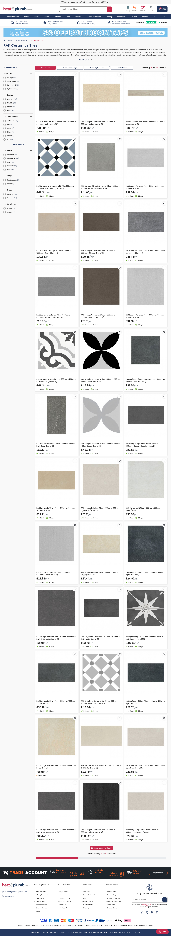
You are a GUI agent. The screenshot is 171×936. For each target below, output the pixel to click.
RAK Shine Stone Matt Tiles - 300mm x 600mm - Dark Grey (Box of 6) (56, 444)
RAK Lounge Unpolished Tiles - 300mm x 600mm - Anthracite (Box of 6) (53, 316)
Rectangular (12, 180)
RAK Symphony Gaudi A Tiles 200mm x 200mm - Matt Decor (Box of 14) (55, 380)
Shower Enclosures (114, 898)
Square (10, 184)
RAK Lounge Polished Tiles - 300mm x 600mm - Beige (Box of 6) (101, 573)
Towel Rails (111, 905)
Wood (9, 110)
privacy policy (147, 905)
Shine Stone (11, 81)
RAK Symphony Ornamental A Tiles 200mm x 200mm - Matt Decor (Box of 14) (99, 702)
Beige (9, 128)
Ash (8, 124)
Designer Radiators (114, 901)
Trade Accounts (41, 905)
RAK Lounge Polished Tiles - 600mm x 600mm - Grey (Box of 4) (145, 316)
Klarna (38, 911)
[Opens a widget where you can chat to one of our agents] (162, 932)
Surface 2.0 (11, 85)
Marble (10, 103)
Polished (10, 155)
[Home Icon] (4, 40)
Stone (9, 107)
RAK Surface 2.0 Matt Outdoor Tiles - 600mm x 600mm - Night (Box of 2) (56, 123)
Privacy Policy (88, 901)
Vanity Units (111, 892)
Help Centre (63, 892)
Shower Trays (112, 895)
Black (9, 132)
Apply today (158, 872)
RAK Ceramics (21, 40)
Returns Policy (40, 898)
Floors (9, 208)
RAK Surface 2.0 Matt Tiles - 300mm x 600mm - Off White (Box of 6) (101, 766)
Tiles (154, 17)
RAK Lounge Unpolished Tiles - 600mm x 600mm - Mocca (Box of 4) (98, 316)
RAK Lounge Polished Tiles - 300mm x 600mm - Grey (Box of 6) (145, 187)
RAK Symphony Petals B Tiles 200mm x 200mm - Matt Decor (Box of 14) (100, 444)
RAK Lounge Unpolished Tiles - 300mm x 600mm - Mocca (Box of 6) (98, 251)
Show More (17, 144)
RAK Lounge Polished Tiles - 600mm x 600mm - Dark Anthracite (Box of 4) (56, 638)
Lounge (10, 77)
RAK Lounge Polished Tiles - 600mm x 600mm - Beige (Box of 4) (56, 766)
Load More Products (102, 848)
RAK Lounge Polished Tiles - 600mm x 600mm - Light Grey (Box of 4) (101, 509)
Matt (9, 162)
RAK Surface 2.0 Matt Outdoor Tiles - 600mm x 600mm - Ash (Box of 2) (145, 380)
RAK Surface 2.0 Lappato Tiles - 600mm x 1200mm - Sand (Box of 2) (53, 251)
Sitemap (86, 908)
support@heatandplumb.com (16, 892)
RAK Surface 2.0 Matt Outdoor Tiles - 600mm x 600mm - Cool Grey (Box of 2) (100, 187)
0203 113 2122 (9, 896)
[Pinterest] (152, 912)
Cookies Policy (88, 905)
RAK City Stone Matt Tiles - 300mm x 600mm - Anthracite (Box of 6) (100, 638)
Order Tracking (64, 895)
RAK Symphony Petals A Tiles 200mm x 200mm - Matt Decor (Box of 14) (100, 380)
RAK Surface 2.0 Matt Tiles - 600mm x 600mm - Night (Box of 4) (145, 573)
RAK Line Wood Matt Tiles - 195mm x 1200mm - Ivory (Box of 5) (145, 123)
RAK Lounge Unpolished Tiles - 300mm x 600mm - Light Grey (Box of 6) (142, 831)
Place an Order (41, 892)
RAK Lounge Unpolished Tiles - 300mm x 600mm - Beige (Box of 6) (98, 123)
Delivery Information (43, 895)
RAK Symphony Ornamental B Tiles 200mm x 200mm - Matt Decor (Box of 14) (55, 187)
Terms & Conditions (90, 895)
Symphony (11, 89)
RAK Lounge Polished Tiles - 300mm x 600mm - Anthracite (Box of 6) (145, 251)
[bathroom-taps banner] (85, 32)
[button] (150, 9)
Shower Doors (112, 908)
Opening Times (64, 898)
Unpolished (11, 158)
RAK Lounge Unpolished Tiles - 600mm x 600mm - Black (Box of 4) (98, 831)
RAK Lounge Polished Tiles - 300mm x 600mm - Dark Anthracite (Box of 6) (56, 831)
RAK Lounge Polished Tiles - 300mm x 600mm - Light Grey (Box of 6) (145, 766)
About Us (86, 892)
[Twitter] (147, 912)
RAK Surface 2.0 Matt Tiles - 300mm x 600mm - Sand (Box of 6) (56, 509)
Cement (10, 99)
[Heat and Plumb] (18, 9)
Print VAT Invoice (65, 901)
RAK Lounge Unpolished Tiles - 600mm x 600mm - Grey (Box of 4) (53, 573)
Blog (85, 898)
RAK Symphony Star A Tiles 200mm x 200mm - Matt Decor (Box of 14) (145, 638)
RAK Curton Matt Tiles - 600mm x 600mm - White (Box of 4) (144, 509)
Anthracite (11, 121)
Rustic (9, 169)
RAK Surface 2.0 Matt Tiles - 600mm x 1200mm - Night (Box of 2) (146, 702)
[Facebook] (142, 912)
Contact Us (63, 908)
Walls (9, 212)
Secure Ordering (41, 901)
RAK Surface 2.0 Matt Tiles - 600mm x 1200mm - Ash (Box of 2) (56, 702)
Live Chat (62, 905)
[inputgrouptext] (109, 9)
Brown (9, 136)
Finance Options (41, 908)
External (10, 194)
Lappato (10, 166)
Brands (145, 17)
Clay (9, 139)
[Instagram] (157, 912)
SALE (163, 17)
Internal (10, 198)
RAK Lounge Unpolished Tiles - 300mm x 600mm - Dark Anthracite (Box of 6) (142, 444)
